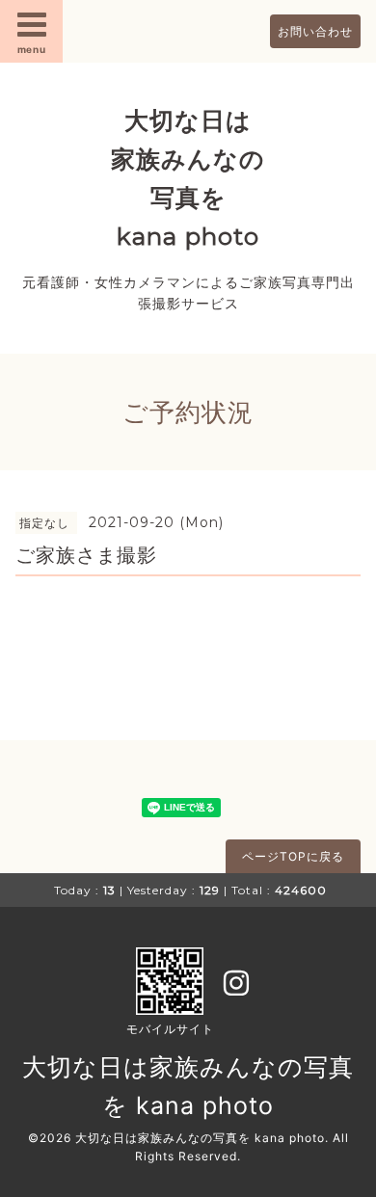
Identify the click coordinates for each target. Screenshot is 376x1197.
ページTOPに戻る (293, 856)
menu (31, 49)
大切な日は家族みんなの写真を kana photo (200, 1137)
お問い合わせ (315, 31)
